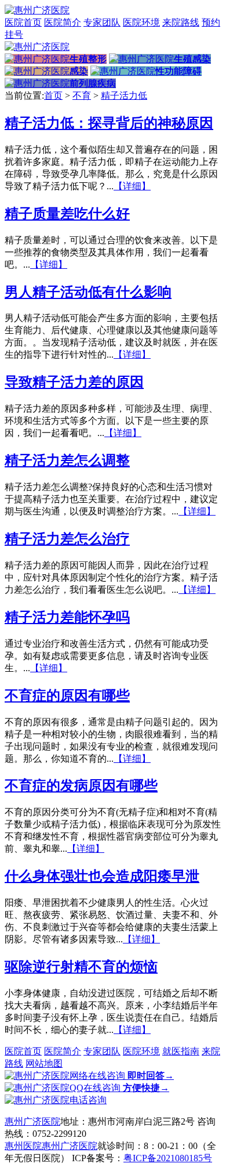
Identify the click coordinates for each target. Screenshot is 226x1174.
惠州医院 (23, 1146)
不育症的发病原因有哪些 (81, 785)
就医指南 (180, 1051)
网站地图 (44, 1063)
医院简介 (62, 22)
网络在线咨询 (122, 1076)
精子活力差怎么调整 (67, 460)
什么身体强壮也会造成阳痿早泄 (102, 876)
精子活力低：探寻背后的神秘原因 (109, 123)
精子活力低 (124, 95)
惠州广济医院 (32, 1121)
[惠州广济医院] (37, 10)
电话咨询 (88, 1100)
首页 (53, 95)
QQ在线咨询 (119, 1088)
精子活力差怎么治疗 (67, 538)
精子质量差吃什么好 (67, 213)
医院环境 (141, 22)
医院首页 (23, 22)
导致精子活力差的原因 (74, 382)
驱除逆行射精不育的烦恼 (81, 966)
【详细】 (132, 186)
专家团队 (102, 22)
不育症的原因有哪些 (67, 695)
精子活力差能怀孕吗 (67, 617)
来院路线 (180, 22)
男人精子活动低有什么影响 (88, 292)
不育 (81, 95)
